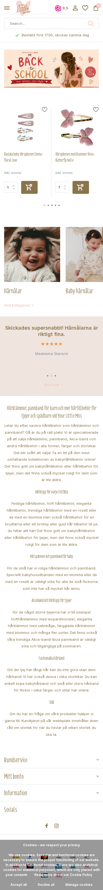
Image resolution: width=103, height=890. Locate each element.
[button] (44, 205)
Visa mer (51, 384)
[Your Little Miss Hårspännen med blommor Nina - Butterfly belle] (77, 127)
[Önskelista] (85, 8)
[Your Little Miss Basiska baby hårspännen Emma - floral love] (25, 127)
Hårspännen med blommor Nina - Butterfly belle (75, 157)
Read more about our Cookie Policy (63, 875)
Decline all (46, 885)
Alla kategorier (17, 305)
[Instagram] (56, 826)
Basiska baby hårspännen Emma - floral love (24, 157)
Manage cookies (79, 885)
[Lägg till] (29, 187)
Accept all (18, 885)
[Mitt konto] (75, 8)
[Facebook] (46, 826)
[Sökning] (91, 23)
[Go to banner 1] (51, 69)
